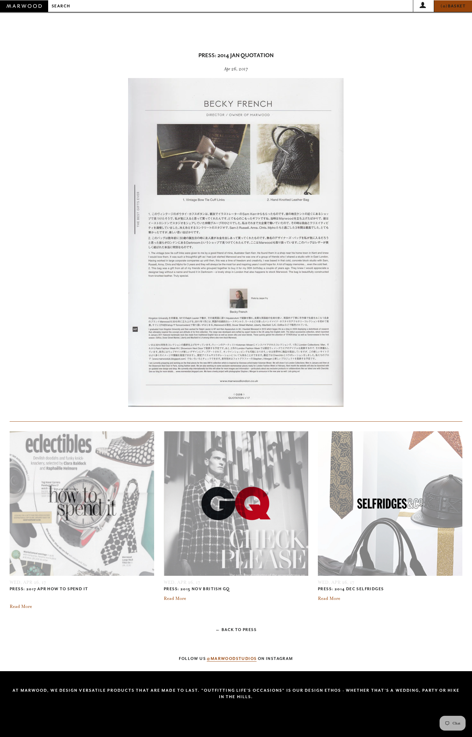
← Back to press (236, 629)
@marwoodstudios (232, 658)
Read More (21, 606)
